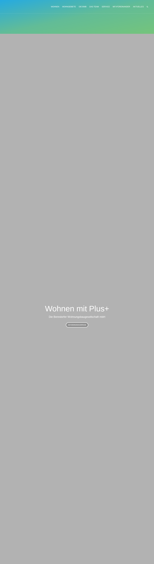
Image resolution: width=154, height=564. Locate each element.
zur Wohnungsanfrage (77, 325)
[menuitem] (55, 6)
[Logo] (21, 6)
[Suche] (147, 6)
